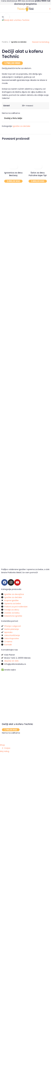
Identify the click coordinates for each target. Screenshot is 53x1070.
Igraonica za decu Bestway (13, 352)
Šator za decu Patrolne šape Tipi (38, 352)
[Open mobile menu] (1, 8)
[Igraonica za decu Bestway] (13, 337)
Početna (5, 220)
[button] (11, 345)
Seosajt (20, 669)
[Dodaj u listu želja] (15, 345)
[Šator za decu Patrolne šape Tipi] (37, 337)
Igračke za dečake (18, 220)
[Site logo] (25, 8)
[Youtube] (17, 582)
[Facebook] (4, 582)
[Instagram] (11, 582)
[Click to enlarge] (7, 17)
